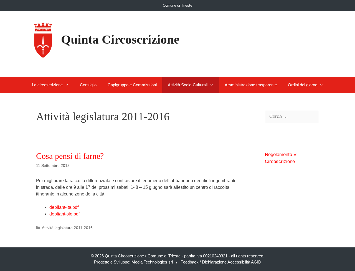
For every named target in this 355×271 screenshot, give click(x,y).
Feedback (190, 262)
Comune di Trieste (177, 5)
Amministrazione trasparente (251, 84)
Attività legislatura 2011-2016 (67, 228)
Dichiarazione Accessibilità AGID (231, 262)
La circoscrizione (47, 84)
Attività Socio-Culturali (187, 84)
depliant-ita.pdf (63, 207)
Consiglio (88, 84)
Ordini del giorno (302, 84)
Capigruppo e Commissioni (132, 84)
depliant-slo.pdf (64, 214)
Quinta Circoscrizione (120, 39)
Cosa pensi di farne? (70, 155)
